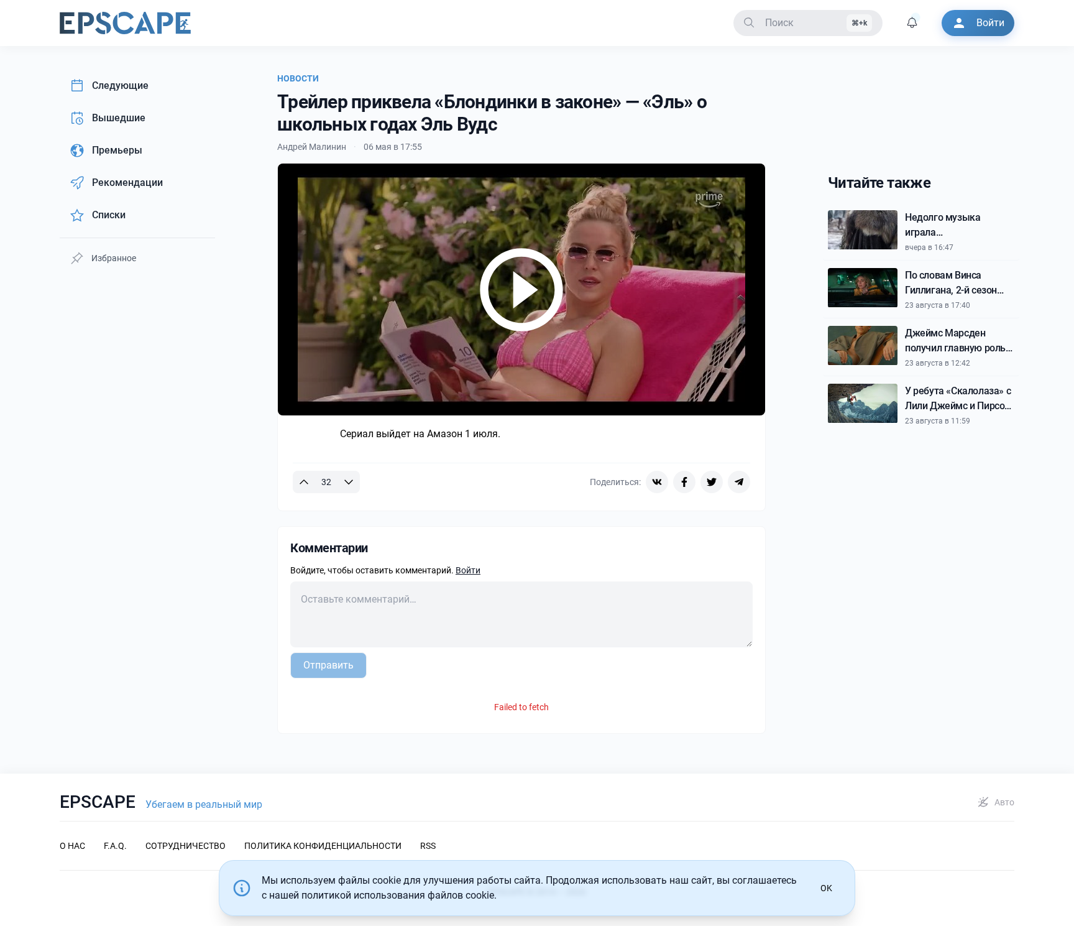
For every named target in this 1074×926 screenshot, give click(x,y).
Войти (468, 570)
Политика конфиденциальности (323, 846)
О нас (72, 846)
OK (826, 888)
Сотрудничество (185, 846)
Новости (298, 78)
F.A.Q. (115, 846)
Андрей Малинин (311, 147)
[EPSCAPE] (125, 23)
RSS (428, 846)
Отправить (328, 665)
